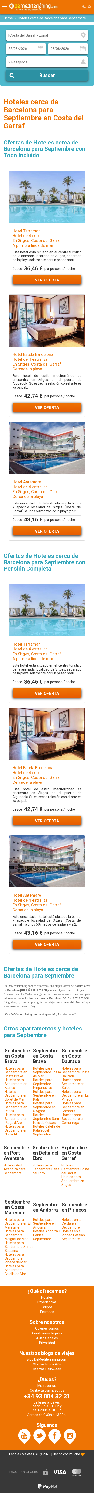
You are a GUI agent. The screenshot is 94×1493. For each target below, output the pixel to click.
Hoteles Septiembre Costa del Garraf (75, 1169)
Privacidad (47, 1343)
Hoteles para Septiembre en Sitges (72, 1181)
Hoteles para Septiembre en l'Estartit (16, 1130)
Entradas (47, 1312)
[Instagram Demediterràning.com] (70, 1436)
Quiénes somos (47, 1328)
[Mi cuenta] (89, 7)
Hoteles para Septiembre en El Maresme (18, 1223)
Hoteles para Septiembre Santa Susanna (19, 1247)
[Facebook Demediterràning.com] (54, 1436)
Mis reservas (47, 1386)
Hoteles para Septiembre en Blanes (16, 1084)
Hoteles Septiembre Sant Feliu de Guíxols (46, 1119)
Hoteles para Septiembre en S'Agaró (44, 1107)
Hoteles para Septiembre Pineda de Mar (16, 1258)
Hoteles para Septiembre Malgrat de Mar (16, 1235)
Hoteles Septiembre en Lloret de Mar (16, 1095)
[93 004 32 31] (84, 7)
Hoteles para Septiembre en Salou (73, 1084)
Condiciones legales (47, 1333)
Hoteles (47, 1297)
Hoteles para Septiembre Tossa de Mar (47, 1072)
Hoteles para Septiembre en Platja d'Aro (16, 1119)
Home (8, 18)
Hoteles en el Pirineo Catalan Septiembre (73, 1235)
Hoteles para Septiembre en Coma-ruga (73, 1119)
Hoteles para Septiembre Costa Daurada (75, 1072)
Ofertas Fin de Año (47, 1364)
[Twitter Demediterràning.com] (39, 1436)
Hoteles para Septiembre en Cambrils (73, 1107)
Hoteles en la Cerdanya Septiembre (71, 1223)
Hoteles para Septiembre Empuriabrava (43, 1084)
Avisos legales (47, 1338)
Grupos (47, 1307)
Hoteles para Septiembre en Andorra (44, 1223)
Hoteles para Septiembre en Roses (16, 1107)
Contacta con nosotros (47, 1390)
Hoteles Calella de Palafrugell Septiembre (46, 1130)
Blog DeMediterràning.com (47, 1359)
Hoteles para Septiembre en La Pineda (75, 1095)
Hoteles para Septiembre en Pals (44, 1095)
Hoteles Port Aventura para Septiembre (15, 1169)
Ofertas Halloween (47, 1369)
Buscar (47, 75)
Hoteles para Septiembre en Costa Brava (16, 1072)
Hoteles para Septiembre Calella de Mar (15, 1270)
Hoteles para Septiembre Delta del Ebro (46, 1169)
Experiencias (47, 1302)
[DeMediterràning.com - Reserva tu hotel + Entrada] (34, 6)
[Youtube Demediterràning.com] (24, 1436)
